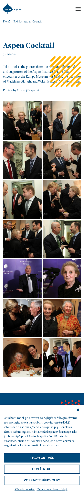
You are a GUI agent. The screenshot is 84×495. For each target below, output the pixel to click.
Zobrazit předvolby (42, 480)
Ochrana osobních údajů (52, 489)
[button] (78, 410)
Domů (6, 21)
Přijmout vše (42, 458)
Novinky (17, 21)
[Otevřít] (78, 9)
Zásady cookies (25, 489)
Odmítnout (42, 469)
